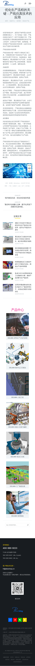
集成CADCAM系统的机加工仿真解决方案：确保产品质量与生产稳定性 (23, 275)
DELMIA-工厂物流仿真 (17, 486)
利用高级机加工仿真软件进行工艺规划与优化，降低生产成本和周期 (23, 264)
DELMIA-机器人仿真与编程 (17, 427)
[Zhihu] (10, 620)
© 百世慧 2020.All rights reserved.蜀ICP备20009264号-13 (17, 651)
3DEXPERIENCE (17, 662)
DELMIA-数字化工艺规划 (17, 368)
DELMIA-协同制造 (17, 516)
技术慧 (6, 165)
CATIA (11, 657)
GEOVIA (7, 659)
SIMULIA (17, 657)
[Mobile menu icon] (30, 3)
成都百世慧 (6, 657)
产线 (10, 185)
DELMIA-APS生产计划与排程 (17, 338)
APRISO (28, 657)
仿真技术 (15, 185)
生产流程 (27, 185)
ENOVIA (23, 657)
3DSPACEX (25, 659)
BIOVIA (12, 659)
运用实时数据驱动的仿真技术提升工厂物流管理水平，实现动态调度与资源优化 (23, 288)
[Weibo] (15, 620)
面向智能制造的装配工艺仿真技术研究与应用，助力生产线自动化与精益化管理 (23, 251)
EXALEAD (18, 659)
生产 (23, 185)
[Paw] (25, 620)
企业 (19, 185)
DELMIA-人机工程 (17, 397)
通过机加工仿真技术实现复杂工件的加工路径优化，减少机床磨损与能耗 (23, 239)
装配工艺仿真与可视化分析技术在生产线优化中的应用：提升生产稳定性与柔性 (23, 226)
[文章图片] (8, 226)
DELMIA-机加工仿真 (17, 457)
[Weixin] (20, 620)
